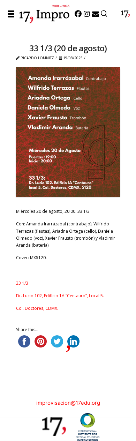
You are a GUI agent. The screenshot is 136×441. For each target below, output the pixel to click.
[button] (12, 14)
